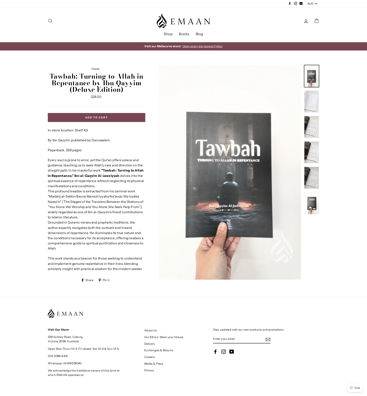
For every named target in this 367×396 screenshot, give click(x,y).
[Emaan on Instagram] (223, 351)
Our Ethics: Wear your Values (163, 337)
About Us (150, 330)
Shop (168, 34)
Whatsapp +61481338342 (65, 363)
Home (96, 69)
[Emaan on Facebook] (215, 351)
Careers (149, 357)
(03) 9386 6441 (58, 356)
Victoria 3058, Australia (63, 341)
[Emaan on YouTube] (231, 351)
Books (184, 34)
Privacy (149, 370)
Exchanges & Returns (158, 350)
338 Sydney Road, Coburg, (66, 337)
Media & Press (153, 363)
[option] (183, 46)
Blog (199, 34)
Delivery (149, 344)
